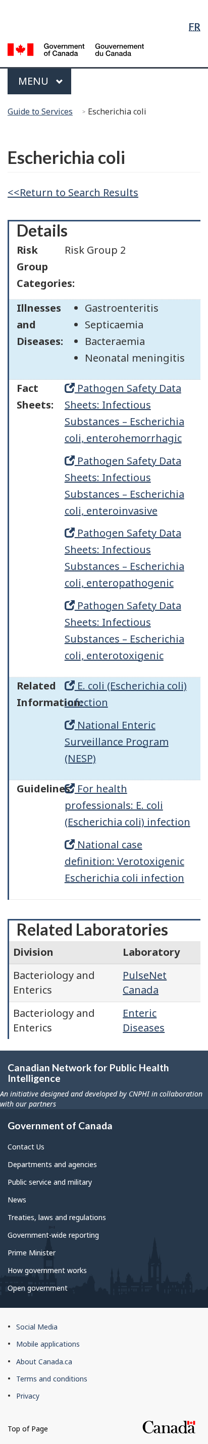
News (17, 1199)
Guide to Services (40, 111)
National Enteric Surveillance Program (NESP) (117, 741)
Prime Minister (32, 1252)
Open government (38, 1288)
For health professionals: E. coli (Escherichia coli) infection (127, 805)
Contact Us (26, 1146)
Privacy (27, 1396)
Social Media (37, 1327)
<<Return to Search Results (73, 192)
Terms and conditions (51, 1378)
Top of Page (28, 1428)
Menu (34, 81)
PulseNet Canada (145, 982)
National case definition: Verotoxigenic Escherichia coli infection (124, 861)
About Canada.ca (44, 1361)
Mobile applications (48, 1344)
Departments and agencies (52, 1164)
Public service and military (50, 1182)
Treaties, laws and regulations (57, 1217)
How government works (47, 1270)
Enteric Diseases (144, 1020)
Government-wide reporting (53, 1235)
